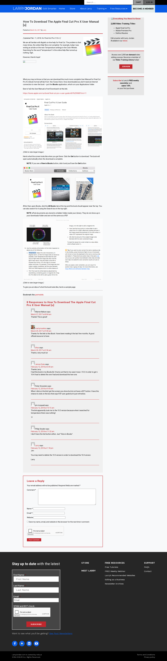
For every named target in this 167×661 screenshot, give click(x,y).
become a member (143, 9)
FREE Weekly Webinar (115, 571)
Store (85, 563)
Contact (147, 571)
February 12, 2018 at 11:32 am (42, 431)
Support (149, 563)
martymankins (40, 328)
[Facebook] (14, 643)
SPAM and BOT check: (24, 606)
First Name (19, 575)
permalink (39, 295)
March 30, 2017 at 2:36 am (41, 350)
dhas (37, 348)
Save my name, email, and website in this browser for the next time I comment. (59, 522)
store (125, 41)
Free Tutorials (111, 567)
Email (29, 513)
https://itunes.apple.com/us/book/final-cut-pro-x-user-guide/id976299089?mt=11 (54, 93)
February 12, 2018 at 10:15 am (42, 408)
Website (30, 517)
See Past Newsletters (60, 633)
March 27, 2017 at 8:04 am (41, 314)
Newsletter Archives (114, 584)
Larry (44, 30)
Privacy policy (149, 657)
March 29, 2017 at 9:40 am (41, 331)
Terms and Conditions (146, 655)
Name (30, 509)
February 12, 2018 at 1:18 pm (42, 448)
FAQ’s (146, 567)
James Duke (40, 364)
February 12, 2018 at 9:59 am (42, 389)
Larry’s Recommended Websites (120, 575)
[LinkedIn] (29, 643)
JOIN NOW (126, 67)
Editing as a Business (115, 579)
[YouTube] (36, 643)
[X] (22, 643)
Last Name (19, 585)
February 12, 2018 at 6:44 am (42, 367)
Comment (31, 490)
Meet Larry (88, 571)
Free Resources (115, 563)
